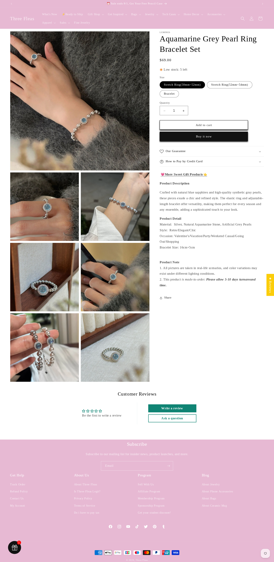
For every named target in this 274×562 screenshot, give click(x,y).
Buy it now (204, 136)
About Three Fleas (85, 484)
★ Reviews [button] (270, 285)
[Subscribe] (168, 466)
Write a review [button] (172, 408)
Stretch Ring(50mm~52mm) (182, 84)
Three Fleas (142, 560)
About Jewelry (211, 484)
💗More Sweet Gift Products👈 (184, 174)
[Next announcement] (262, 4)
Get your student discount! (154, 512)
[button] (95, 14)
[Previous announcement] (11, 4)
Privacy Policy (83, 498)
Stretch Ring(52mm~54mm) (229, 84)
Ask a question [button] (172, 418)
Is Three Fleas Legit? (87, 491)
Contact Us (17, 498)
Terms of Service (84, 505)
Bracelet (169, 93)
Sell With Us (146, 484)
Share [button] (167, 297)
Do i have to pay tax (86, 512)
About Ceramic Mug (214, 505)
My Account (17, 505)
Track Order (17, 484)
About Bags (209, 498)
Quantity (165, 102)
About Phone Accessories (217, 491)
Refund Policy (19, 491)
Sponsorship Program (151, 505)
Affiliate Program (149, 491)
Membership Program (151, 498)
